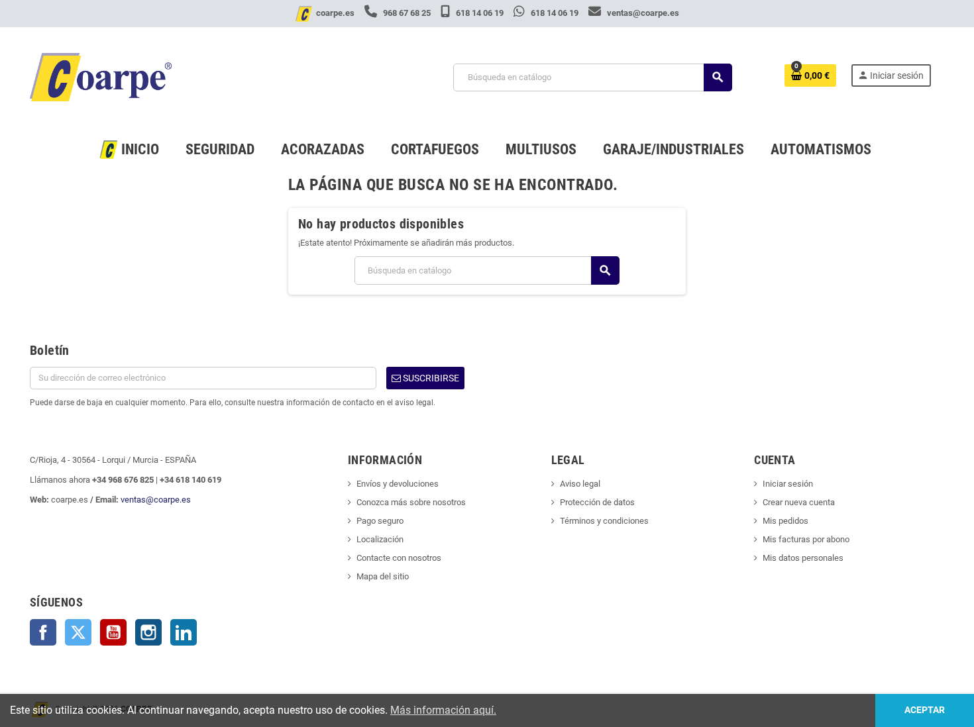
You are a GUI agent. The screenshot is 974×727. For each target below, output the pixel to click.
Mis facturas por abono (806, 539)
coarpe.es (335, 13)
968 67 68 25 (407, 13)
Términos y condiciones (604, 521)
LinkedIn (183, 632)
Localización (380, 539)
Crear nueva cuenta (799, 502)
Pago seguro (380, 521)
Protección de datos (597, 502)
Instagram (148, 632)
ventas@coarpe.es (642, 13)
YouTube (113, 632)
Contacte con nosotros (398, 558)
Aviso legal (580, 484)
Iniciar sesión (788, 484)
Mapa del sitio (382, 576)
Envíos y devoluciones (397, 484)
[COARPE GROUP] (101, 76)
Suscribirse (430, 378)
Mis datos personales (803, 558)
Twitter (78, 632)
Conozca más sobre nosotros (411, 502)
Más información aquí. (443, 710)
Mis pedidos (785, 521)
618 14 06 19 (480, 13)
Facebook (43, 632)
